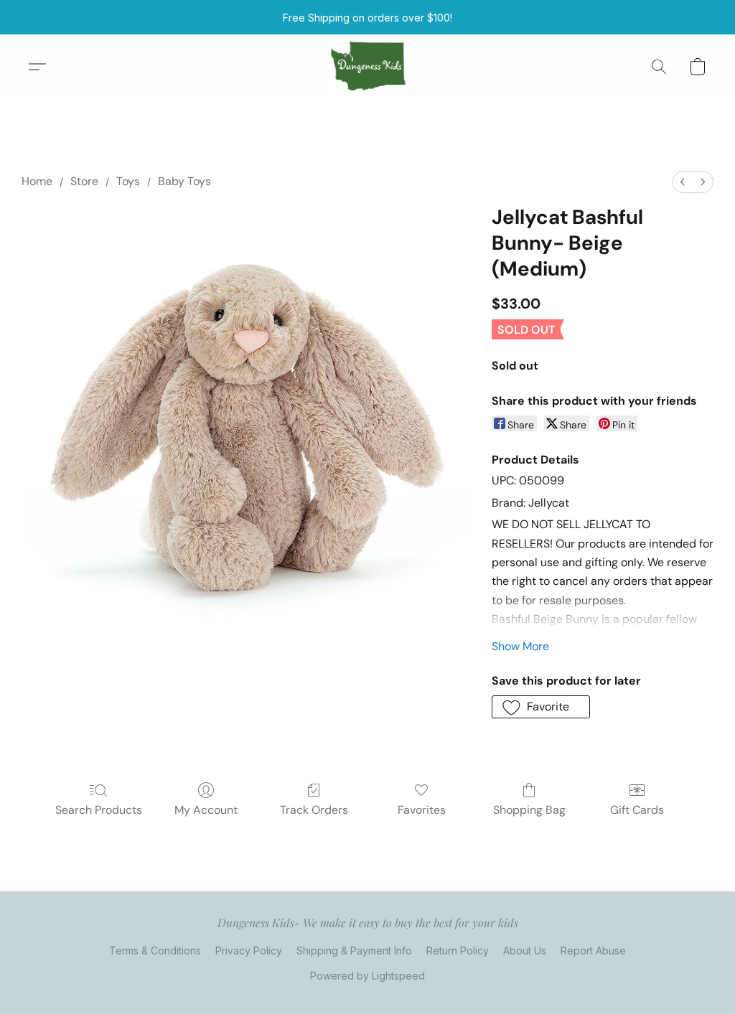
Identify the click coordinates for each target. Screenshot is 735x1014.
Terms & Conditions (155, 950)
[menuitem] (683, 182)
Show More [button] (520, 646)
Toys (128, 181)
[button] (367, 67)
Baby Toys (184, 181)
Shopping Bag (529, 809)
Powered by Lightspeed (367, 976)
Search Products (98, 809)
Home (37, 181)
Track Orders (314, 809)
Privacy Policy (248, 950)
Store (84, 181)
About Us (524, 950)
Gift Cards (637, 809)
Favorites (422, 809)
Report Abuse (593, 950)
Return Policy (457, 950)
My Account (206, 809)
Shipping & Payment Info (354, 950)
